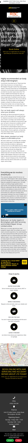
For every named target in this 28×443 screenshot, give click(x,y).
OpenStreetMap (20, 365)
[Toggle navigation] (14, 21)
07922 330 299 (14, 403)
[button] (14, 353)
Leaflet (15, 365)
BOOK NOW (24, 262)
